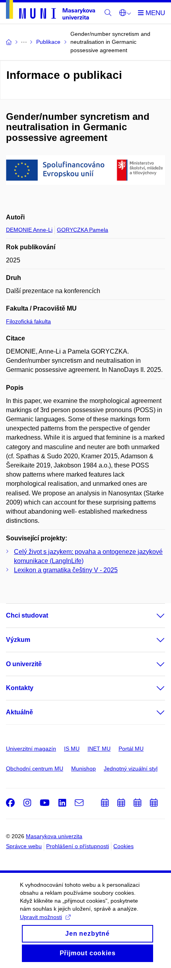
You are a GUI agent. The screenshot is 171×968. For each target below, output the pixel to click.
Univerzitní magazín (31, 748)
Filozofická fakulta (28, 321)
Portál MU (131, 748)
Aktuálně (19, 712)
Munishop (83, 768)
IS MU (72, 748)
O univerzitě (24, 664)
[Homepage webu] (50, 11)
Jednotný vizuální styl (130, 768)
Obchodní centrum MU (34, 768)
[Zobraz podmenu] (153, 616)
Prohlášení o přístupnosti (77, 846)
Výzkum (18, 639)
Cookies (123, 846)
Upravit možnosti (41, 917)
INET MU (99, 748)
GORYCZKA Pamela (82, 230)
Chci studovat (27, 615)
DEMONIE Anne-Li (29, 230)
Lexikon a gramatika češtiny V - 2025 (66, 570)
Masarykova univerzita (54, 836)
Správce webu (24, 846)
